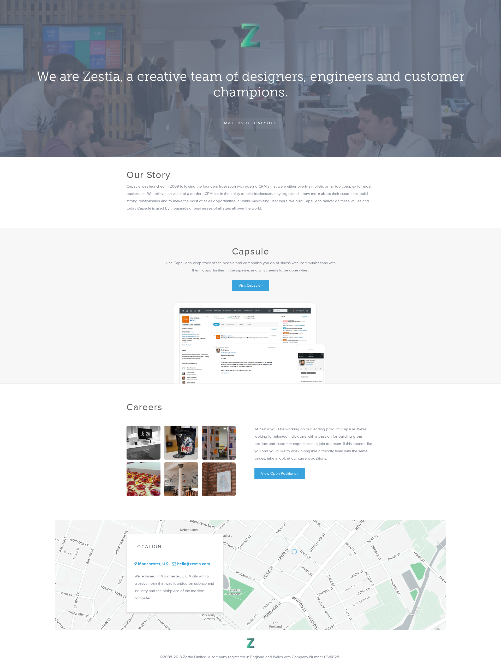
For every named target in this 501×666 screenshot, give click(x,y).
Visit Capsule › (250, 285)
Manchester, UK (153, 563)
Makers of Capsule (250, 123)
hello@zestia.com (193, 563)
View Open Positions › (279, 473)
